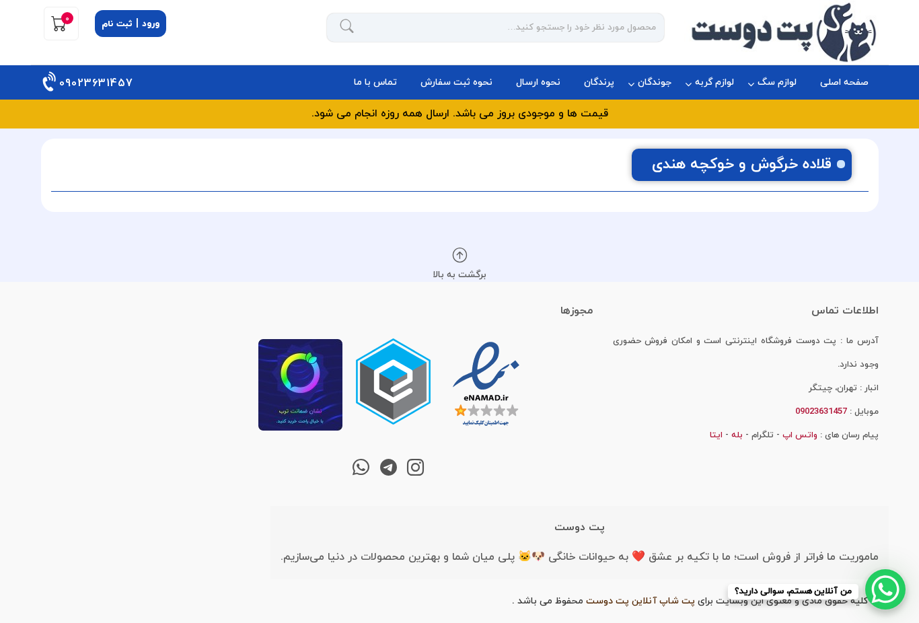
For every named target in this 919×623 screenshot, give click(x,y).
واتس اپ (799, 435)
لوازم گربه (714, 82)
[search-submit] (347, 27)
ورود (150, 24)
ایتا (716, 435)
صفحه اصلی (844, 82)
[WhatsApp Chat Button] (885, 589)
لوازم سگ (777, 82)
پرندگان (599, 82)
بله (737, 435)
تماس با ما (375, 82)
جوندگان (654, 82)
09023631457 (96, 83)
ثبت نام (117, 24)
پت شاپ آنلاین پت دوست (640, 601)
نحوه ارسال (538, 82)
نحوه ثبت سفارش (456, 82)
